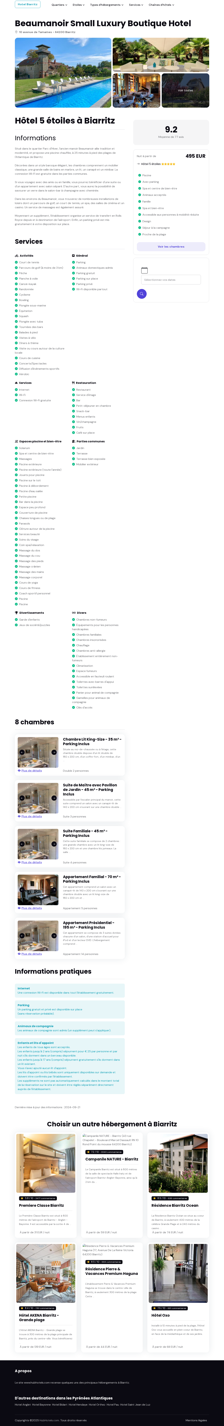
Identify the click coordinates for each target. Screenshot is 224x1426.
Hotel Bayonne (41, 1404)
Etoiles (77, 5)
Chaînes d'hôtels (160, 5)
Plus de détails (32, 770)
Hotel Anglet (23, 1404)
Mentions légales (196, 1420)
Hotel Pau (113, 1404)
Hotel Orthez (97, 1404)
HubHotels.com (49, 1420)
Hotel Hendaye (78, 1404)
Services (134, 5)
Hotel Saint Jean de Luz (135, 1404)
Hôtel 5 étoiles (151, 164)
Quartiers (58, 5)
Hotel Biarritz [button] (27, 4)
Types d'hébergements (105, 5)
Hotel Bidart (59, 1404)
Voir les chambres (171, 246)
